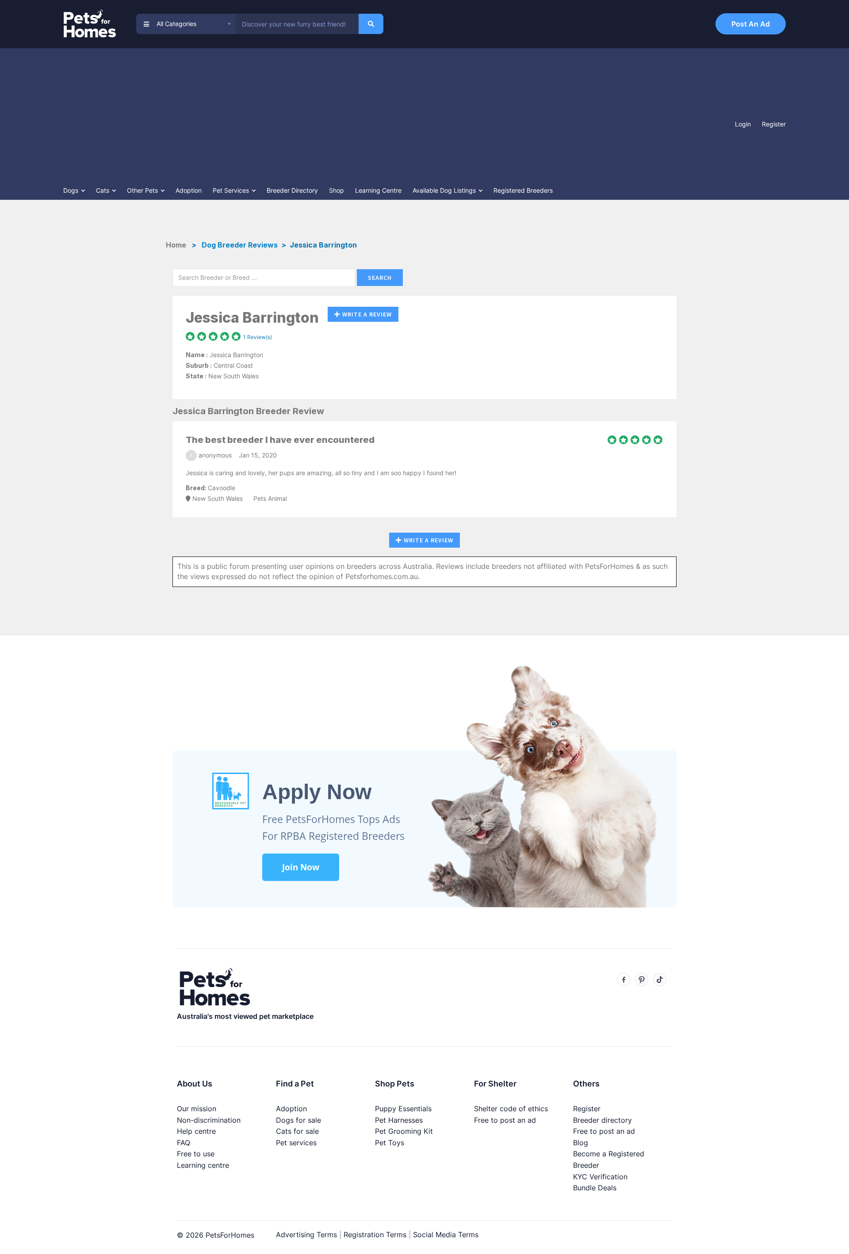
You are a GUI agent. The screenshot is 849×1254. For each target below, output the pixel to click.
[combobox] (297, 24)
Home (177, 244)
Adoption (189, 190)
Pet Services (232, 190)
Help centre (196, 1131)
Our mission (196, 1108)
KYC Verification (600, 1176)
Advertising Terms (306, 1234)
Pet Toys (389, 1142)
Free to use (195, 1153)
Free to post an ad (505, 1120)
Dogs (71, 190)
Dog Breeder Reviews (240, 244)
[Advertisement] (397, 114)
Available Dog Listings (445, 190)
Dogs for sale (298, 1120)
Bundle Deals (594, 1187)
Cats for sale (297, 1131)
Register (774, 124)
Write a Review (367, 314)
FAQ (183, 1142)
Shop (336, 190)
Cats (103, 190)
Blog (580, 1142)
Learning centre (203, 1165)
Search (380, 278)
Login (743, 124)
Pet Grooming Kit (404, 1131)
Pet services (296, 1142)
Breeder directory (602, 1120)
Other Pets (143, 190)
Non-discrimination (209, 1120)
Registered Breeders (523, 190)
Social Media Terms (445, 1234)
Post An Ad (750, 23)
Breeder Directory (292, 190)
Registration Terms (375, 1234)
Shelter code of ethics (511, 1108)
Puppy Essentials (403, 1108)
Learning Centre (378, 190)
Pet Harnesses (399, 1120)
